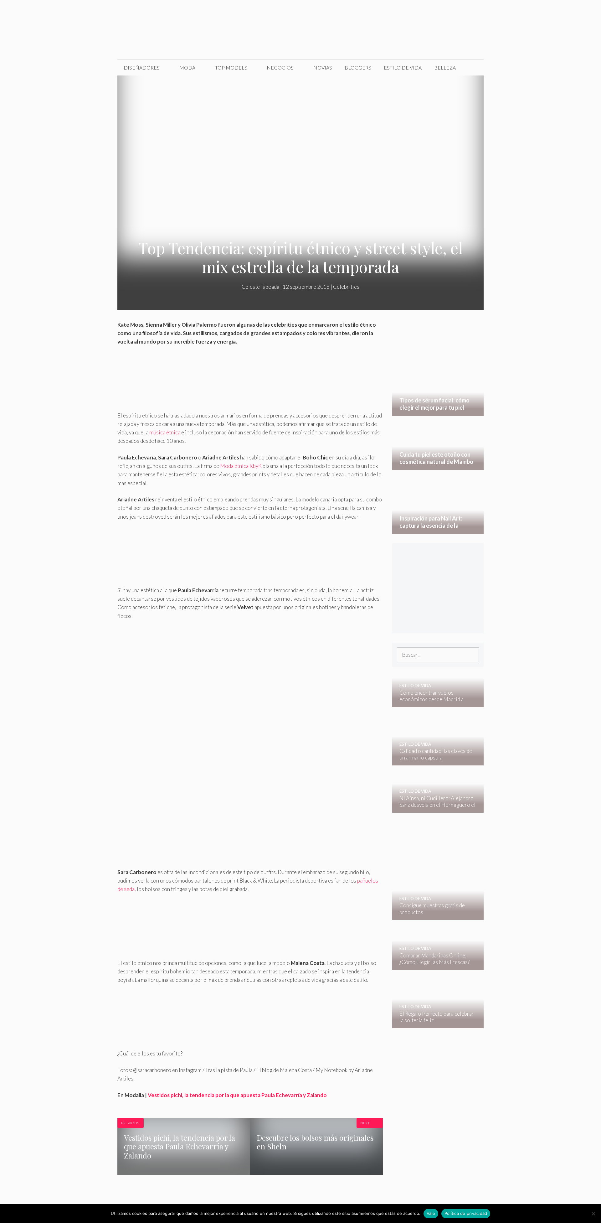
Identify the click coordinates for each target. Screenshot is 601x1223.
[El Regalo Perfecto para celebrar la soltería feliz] (434, 1024)
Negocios (280, 67)
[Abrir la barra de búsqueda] (474, 67)
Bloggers (358, 67)
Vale (431, 1213)
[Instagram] (446, 11)
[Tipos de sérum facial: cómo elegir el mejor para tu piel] (438, 411)
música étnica (165, 432)
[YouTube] (459, 11)
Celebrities (346, 286)
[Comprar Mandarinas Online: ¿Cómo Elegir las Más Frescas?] (434, 965)
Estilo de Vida (403, 67)
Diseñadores (142, 67)
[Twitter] (433, 11)
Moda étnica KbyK (241, 466)
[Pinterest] (472, 11)
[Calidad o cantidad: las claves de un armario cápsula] (434, 761)
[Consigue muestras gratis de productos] (434, 915)
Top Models (231, 67)
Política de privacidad (465, 1213)
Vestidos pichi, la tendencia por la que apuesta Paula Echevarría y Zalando (237, 1095)
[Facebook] (420, 11)
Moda (187, 67)
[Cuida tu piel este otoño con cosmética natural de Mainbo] (438, 466)
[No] (593, 1213)
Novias (322, 67)
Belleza (445, 67)
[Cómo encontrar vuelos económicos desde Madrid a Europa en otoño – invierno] (434, 703)
